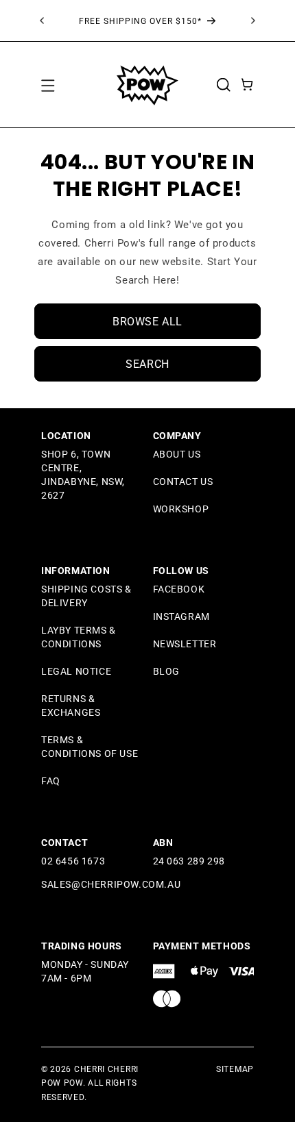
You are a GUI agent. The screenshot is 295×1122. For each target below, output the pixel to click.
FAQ (50, 780)
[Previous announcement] (42, 21)
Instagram (181, 616)
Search (147, 364)
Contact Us (183, 481)
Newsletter (185, 643)
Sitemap (235, 1069)
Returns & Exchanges (70, 705)
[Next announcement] (252, 21)
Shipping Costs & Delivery (86, 596)
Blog (166, 671)
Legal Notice (76, 671)
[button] (47, 85)
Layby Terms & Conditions (78, 637)
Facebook (179, 589)
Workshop (181, 508)
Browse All (147, 321)
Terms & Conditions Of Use (89, 746)
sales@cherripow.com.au (110, 884)
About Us (177, 454)
